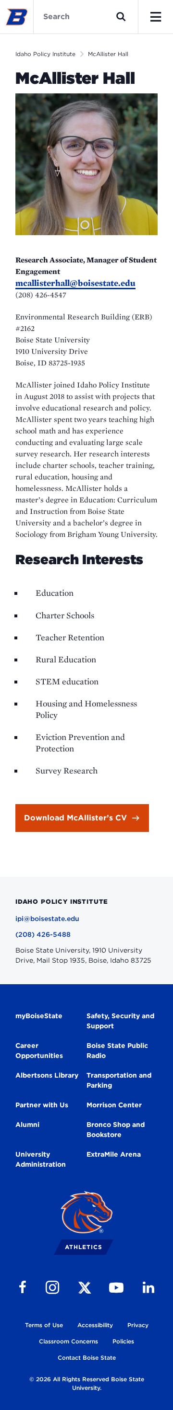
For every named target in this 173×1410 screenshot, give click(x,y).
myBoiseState (38, 1016)
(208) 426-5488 (43, 934)
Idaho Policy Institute (45, 53)
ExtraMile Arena (113, 1154)
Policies (123, 1341)
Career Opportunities (39, 1050)
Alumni (27, 1124)
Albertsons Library (46, 1075)
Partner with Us (41, 1105)
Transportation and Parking (118, 1080)
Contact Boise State (87, 1357)
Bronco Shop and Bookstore (115, 1129)
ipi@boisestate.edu (47, 918)
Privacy (137, 1325)
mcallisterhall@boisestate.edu (75, 283)
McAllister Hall (108, 53)
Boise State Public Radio (117, 1050)
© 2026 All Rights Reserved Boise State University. (86, 1383)
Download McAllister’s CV (75, 817)
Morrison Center (114, 1105)
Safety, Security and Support (120, 1021)
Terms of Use (44, 1325)
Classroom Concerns (68, 1341)
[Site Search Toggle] (121, 17)
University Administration (40, 1159)
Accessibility (95, 1325)
